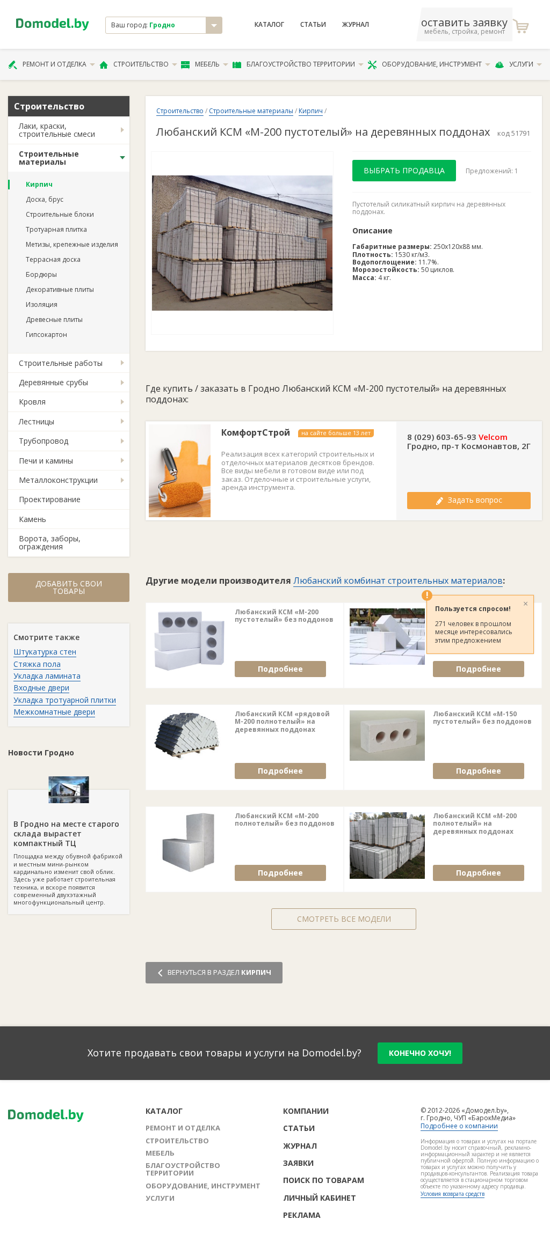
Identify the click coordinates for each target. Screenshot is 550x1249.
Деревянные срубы (53, 382)
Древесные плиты (54, 319)
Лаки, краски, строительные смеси (57, 130)
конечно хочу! (420, 1053)
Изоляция (41, 304)
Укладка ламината (47, 676)
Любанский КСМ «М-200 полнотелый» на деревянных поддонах (475, 823)
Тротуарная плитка (56, 229)
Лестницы (36, 421)
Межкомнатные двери (54, 712)
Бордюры (41, 274)
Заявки (298, 1163)
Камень (32, 519)
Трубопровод (43, 441)
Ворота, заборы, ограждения (50, 542)
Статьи (313, 24)
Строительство (141, 64)
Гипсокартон (46, 334)
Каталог (269, 24)
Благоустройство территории (301, 64)
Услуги (521, 64)
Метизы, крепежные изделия (72, 244)
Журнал (355, 24)
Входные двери (41, 687)
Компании (306, 1111)
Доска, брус (44, 199)
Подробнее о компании (459, 1125)
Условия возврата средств (452, 1193)
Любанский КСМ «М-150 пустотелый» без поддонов (482, 718)
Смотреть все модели (344, 919)
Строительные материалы (49, 158)
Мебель (207, 64)
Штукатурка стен (44, 651)
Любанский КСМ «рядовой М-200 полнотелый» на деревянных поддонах (282, 721)
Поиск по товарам (323, 1180)
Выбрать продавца (404, 170)
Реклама (302, 1215)
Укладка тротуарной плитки (64, 700)
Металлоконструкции (58, 480)
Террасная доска (53, 259)
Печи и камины (46, 460)
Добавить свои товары (68, 587)
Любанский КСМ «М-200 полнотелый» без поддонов (285, 820)
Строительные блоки (60, 214)
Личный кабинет (319, 1198)
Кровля (32, 401)
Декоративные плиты (60, 289)
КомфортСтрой (255, 432)
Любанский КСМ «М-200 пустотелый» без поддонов (284, 616)
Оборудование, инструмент (432, 64)
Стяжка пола (37, 664)
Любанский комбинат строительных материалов (398, 580)
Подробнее (280, 669)
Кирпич (39, 184)
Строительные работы (61, 363)
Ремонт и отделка (54, 64)
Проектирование (50, 499)
